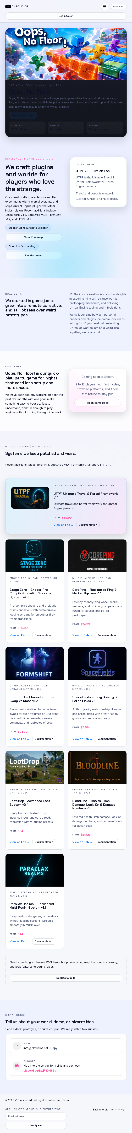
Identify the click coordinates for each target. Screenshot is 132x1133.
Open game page (98, 403)
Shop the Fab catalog (22, 246)
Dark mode (118, 6)
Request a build (65, 977)
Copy (53, 1048)
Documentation (88, 524)
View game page (22, 115)
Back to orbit (100, 1109)
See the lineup (33, 255)
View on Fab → (64, 525)
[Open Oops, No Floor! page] (66, 54)
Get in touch (65, 15)
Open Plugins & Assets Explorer (28, 227)
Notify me (36, 1125)
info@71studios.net (36, 1048)
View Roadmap (33, 237)
